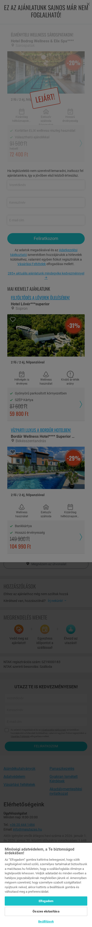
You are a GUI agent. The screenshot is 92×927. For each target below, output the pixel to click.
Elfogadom (46, 901)
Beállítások (46, 921)
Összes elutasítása (46, 911)
